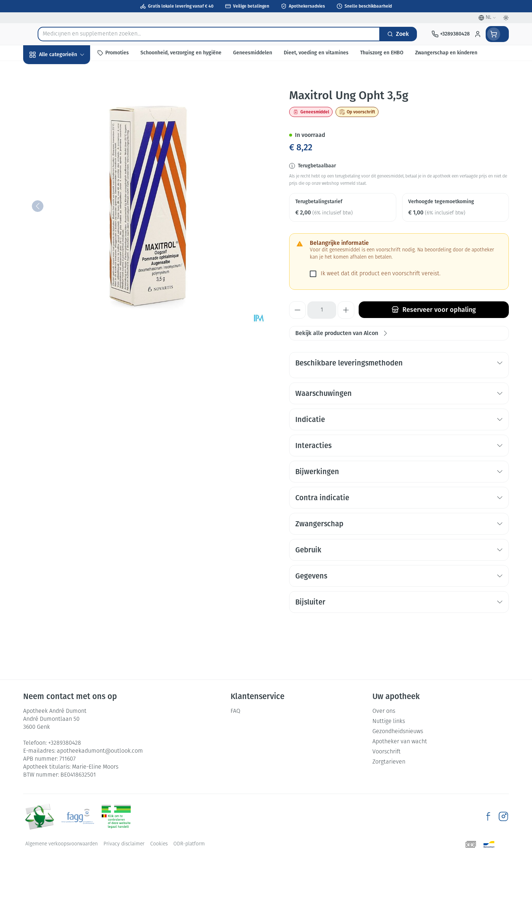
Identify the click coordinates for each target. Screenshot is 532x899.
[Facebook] (488, 816)
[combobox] (209, 34)
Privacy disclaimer (124, 844)
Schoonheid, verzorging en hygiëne (69, 94)
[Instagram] (503, 816)
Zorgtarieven (388, 762)
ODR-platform (189, 844)
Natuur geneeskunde (69, 188)
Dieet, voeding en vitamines (69, 120)
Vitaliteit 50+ (69, 168)
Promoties (42, 71)
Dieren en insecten (69, 227)
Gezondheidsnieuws (397, 732)
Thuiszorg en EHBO (69, 207)
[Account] (477, 34)
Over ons (383, 711)
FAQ (235, 711)
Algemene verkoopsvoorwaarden (61, 844)
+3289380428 (64, 743)
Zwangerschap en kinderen (69, 146)
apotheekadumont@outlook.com (100, 751)
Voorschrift (386, 752)
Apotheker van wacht (399, 742)
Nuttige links (388, 721)
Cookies (159, 844)
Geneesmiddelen (69, 246)
